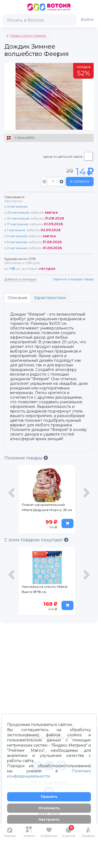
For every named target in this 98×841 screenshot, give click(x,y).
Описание (17, 297)
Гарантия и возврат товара (73, 279)
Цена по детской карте (63, 156)
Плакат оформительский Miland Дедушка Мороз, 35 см (47, 507)
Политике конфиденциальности (49, 774)
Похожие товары (24, 458)
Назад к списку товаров (28, 35)
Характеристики (50, 297)
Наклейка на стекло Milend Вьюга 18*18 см (44, 589)
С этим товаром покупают (34, 539)
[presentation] (12, 500)
